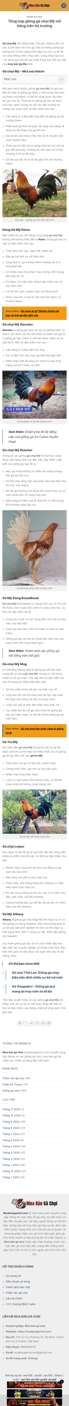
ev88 (16, 1379)
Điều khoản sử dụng (18, 1281)
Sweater (7, 330)
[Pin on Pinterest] (43, 1023)
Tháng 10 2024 (11, 1115)
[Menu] (63, 5)
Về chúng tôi (13, 1275)
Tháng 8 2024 (11, 1128)
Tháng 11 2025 (11, 1109)
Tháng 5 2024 (11, 1146)
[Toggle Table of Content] (59, 79)
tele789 (27, 1375)
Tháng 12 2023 (11, 1171)
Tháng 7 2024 (10, 1134)
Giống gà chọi (11, 1090)
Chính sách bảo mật (18, 1287)
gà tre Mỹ (36, 755)
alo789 (48, 1375)
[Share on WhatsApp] (20, 1023)
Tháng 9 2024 (11, 1121)
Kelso (42, 239)
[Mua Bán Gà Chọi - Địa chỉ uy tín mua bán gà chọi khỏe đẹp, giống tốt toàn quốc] (34, 5)
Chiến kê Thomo (12, 1084)
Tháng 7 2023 (10, 1177)
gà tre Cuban (39, 437)
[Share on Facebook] (25, 1023)
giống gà (53, 651)
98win (58, 1375)
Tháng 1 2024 (10, 1165)
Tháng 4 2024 (11, 1152)
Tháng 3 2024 (11, 1158)
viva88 (52, 1379)
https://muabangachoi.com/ (34, 1331)
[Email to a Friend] (37, 1023)
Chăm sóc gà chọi (13, 1078)
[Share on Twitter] (31, 1023)
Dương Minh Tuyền (24, 1304)
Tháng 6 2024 (11, 1140)
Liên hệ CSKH (14, 1298)
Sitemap (33, 1358)
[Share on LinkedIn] (49, 1023)
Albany (6, 919)
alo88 (38, 1375)
